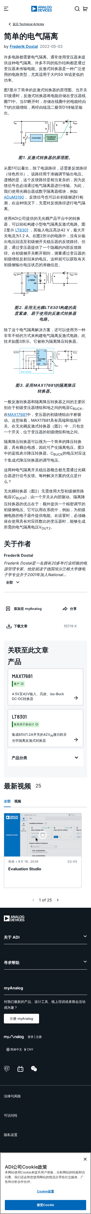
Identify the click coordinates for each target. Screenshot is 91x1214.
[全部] (13, 582)
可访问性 (10, 1115)
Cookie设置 (45, 1191)
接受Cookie (45, 1205)
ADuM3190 (14, 197)
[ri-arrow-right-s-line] (58, 900)
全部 (7, 801)
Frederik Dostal (24, 46)
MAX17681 (17, 414)
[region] (45, 1183)
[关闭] (85, 1159)
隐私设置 (10, 1135)
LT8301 (21, 230)
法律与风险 (12, 1096)
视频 (17, 801)
